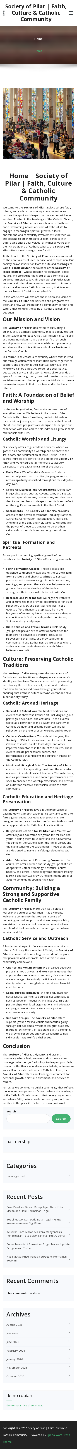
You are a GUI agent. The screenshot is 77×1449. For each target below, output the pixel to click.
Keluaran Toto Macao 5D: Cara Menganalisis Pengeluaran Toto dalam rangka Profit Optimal (35, 1233)
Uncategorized (15, 1176)
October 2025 (15, 1376)
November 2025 (16, 1367)
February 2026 (15, 1350)
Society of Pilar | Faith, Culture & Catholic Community (36, 12)
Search (11, 1111)
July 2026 (12, 1333)
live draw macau (33, 1405)
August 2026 (14, 1324)
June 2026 (12, 1342)
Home (38, 51)
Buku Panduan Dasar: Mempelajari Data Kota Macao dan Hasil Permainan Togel (34, 1208)
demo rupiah (14, 1405)
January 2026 (14, 1359)
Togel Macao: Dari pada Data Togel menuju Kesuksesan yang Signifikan (33, 1221)
